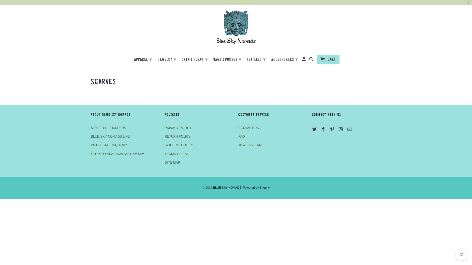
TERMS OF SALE (178, 154)
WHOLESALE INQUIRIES (109, 145)
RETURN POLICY (178, 136)
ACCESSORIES (284, 60)
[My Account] (304, 60)
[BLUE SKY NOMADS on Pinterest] (332, 129)
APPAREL (143, 60)
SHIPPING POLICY (179, 145)
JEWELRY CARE (251, 145)
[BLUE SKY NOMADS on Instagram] (341, 129)
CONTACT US (248, 128)
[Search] (311, 60)
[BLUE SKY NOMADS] (236, 29)
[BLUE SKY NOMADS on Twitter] (315, 129)
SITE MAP (172, 162)
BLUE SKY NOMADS (227, 187)
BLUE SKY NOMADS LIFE (110, 136)
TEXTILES (256, 60)
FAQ (241, 136)
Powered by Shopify (256, 187)
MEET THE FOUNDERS (108, 128)
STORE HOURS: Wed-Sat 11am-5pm (117, 154)
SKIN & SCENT (195, 60)
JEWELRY (167, 60)
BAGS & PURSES (227, 60)
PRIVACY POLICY (178, 128)
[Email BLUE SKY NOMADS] (350, 129)
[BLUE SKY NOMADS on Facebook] (323, 129)
